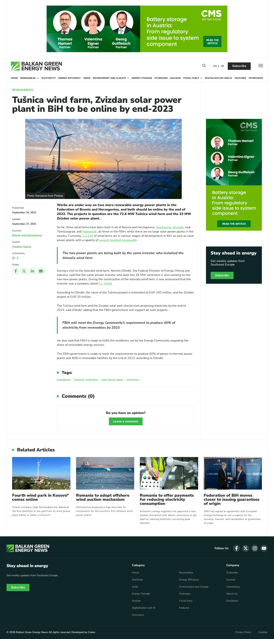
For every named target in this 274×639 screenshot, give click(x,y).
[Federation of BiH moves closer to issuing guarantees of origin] (233, 473)
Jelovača (177, 227)
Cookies (262, 632)
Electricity (49, 78)
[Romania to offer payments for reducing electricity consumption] (169, 473)
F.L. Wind (104, 283)
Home (14, 78)
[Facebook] (15, 271)
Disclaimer (232, 600)
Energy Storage (142, 78)
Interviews (256, 78)
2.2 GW (87, 236)
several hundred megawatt (117, 240)
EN (215, 66)
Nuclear (175, 78)
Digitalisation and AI (218, 78)
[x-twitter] (245, 548)
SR (222, 66)
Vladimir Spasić (21, 246)
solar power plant (112, 380)
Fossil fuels (191, 78)
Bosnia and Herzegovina (27, 235)
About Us (231, 593)
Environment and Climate (109, 78)
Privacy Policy (243, 632)
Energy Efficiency (69, 78)
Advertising (233, 586)
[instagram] (254, 548)
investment (63, 380)
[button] (204, 66)
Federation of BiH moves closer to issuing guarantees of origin (231, 499)
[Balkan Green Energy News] (36, 66)
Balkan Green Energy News (32, 632)
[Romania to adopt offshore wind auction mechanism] (105, 473)
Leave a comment (125, 421)
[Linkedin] (32, 271)
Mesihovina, (164, 227)
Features (240, 78)
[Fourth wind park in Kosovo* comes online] (41, 473)
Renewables (28, 78)
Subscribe (239, 66)
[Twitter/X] (24, 271)
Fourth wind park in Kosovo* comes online (40, 497)
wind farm (133, 380)
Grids (86, 78)
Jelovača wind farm (85, 380)
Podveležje (89, 232)
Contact (230, 579)
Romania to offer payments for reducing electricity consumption (167, 499)
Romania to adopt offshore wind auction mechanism (102, 497)
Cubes (91, 632)
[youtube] (263, 548)
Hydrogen (161, 78)
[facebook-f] (236, 548)
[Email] (40, 271)
